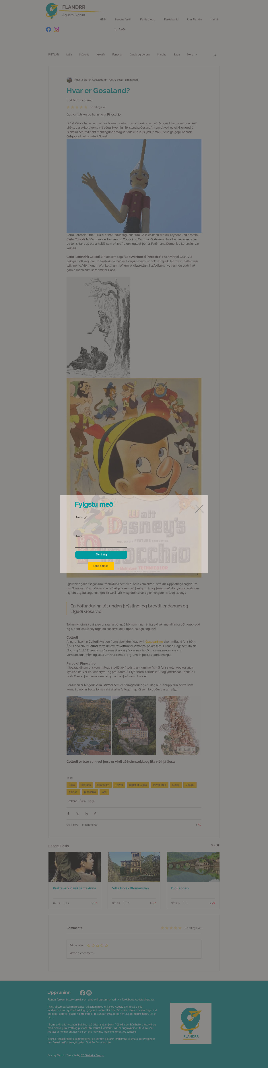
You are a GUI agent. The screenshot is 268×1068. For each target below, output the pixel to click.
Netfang (81, 517)
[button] (101, 566)
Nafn (79, 536)
